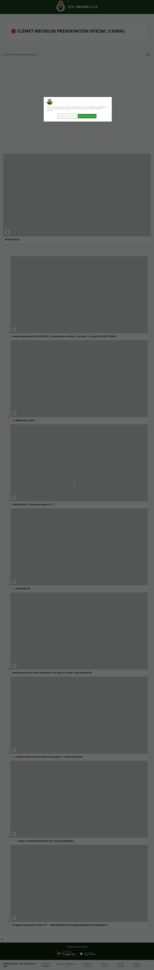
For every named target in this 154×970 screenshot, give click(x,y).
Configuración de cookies (67, 116)
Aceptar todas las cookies (87, 116)
